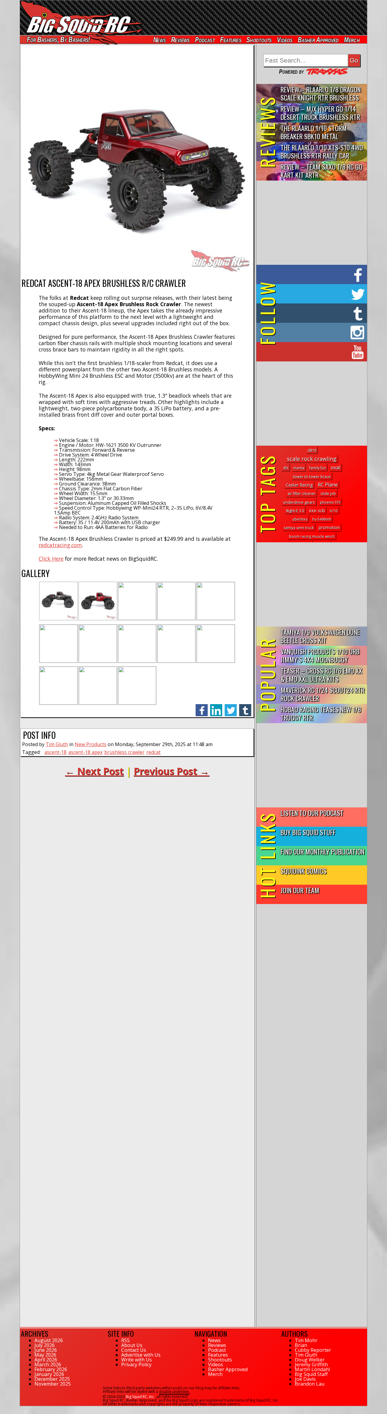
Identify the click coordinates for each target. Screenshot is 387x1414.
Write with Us (136, 1359)
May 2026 (45, 1354)
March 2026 (47, 1364)
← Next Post (94, 771)
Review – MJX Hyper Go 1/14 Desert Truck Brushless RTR (320, 113)
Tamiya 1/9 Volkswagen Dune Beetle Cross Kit (320, 636)
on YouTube (316, 351)
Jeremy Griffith (311, 1364)
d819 (311, 450)
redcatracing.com (60, 545)
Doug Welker (310, 1359)
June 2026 (45, 1350)
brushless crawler (124, 752)
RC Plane (328, 484)
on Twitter (320, 293)
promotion (329, 527)
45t (285, 467)
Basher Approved (318, 40)
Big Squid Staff (311, 1374)
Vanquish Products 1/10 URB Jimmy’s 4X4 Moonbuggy (320, 655)
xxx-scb (317, 510)
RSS (125, 1340)
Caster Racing (299, 485)
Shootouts (259, 40)
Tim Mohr (306, 1340)
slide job (328, 493)
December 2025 (52, 1379)
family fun (317, 467)
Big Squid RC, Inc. (140, 1396)
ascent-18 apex (85, 752)
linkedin (216, 707)
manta (298, 467)
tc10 (334, 510)
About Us (131, 1345)
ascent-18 (55, 752)
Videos (285, 40)
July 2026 (44, 1345)
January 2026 (49, 1374)
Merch (351, 40)
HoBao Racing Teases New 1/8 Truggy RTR (321, 713)
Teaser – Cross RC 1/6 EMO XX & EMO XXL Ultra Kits (321, 674)
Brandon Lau (309, 1383)
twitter (231, 707)
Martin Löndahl (312, 1369)
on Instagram (310, 332)
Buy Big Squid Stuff (308, 832)
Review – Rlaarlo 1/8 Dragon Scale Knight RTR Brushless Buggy (321, 93)
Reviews (180, 40)
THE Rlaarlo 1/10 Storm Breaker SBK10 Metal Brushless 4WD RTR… (314, 132)
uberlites (299, 519)
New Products (90, 744)
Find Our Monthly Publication (322, 851)
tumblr (245, 707)
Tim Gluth (57, 744)
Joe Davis (305, 1379)
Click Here (51, 558)
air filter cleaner (302, 493)
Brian (301, 1345)
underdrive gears (299, 502)
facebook (202, 707)
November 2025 (52, 1383)
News (159, 40)
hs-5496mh (321, 519)
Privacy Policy (136, 1364)
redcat (153, 752)
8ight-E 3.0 (295, 510)
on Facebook (313, 274)
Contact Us (133, 1350)
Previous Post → (171, 771)
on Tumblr (320, 313)
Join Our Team (300, 890)
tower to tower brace (312, 476)
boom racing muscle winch (312, 536)
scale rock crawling (312, 458)
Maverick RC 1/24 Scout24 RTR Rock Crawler (323, 694)
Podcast (205, 40)
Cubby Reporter (313, 1350)
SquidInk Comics (304, 871)
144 (23, 1409)
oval (335, 467)
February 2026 (50, 1369)
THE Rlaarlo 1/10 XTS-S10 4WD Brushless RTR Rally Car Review (322, 151)
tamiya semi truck (299, 527)
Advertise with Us (141, 1354)
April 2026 (45, 1359)
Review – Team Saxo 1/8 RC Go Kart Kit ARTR (322, 171)
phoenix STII (330, 502)
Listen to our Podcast (312, 813)
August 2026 (48, 1340)
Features (230, 40)
